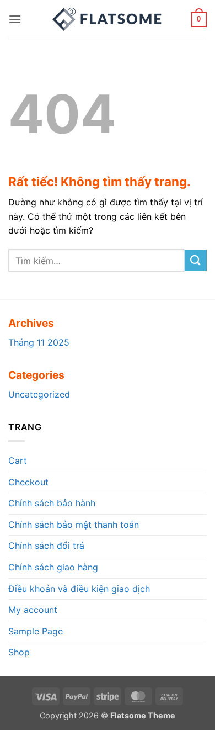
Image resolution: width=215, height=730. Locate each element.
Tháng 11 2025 (38, 342)
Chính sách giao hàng (53, 567)
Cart (17, 460)
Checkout (28, 482)
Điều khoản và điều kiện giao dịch (79, 588)
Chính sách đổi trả (46, 545)
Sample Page (35, 631)
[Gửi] (196, 260)
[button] (15, 19)
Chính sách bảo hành (51, 503)
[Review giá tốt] (107, 19)
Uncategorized (39, 394)
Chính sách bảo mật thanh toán (73, 524)
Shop (19, 652)
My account (32, 609)
